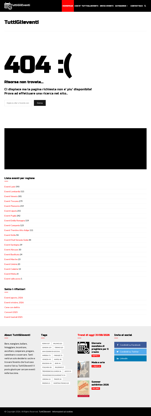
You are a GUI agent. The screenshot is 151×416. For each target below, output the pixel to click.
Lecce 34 (68, 371)
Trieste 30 (57, 379)
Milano (95, 388)
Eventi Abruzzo (11, 249)
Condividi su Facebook (130, 345)
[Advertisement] (76, 149)
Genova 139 (46, 347)
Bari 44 (57, 363)
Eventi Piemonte (12, 206)
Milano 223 (57, 343)
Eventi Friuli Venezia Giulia (16, 240)
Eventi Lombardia (12, 191)
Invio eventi (107, 6)
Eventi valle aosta (12, 278)
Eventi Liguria (10, 211)
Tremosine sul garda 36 (51, 371)
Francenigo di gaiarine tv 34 (53, 375)
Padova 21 (46, 383)
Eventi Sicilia (10, 235)
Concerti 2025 (11, 312)
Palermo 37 (59, 367)
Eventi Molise (10, 274)
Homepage (68, 6)
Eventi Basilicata (11, 254)
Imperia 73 (46, 355)
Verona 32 (46, 379)
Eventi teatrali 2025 (13, 317)
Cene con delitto (12, 307)
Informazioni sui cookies (62, 411)
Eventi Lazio (9, 186)
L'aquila (96, 366)
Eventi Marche (11, 259)
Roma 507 (46, 343)
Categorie (120, 6)
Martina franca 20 (61, 383)
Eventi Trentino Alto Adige (16, 230)
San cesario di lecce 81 (51, 351)
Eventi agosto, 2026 (13, 297)
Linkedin (124, 358)
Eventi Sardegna (11, 244)
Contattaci (137, 6)
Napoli (95, 356)
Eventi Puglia (10, 215)
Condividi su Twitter (129, 351)
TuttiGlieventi (45, 411)
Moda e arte (98, 362)
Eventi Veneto (11, 196)
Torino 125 (59, 347)
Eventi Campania (12, 225)
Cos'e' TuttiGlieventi (86, 6)
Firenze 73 (58, 355)
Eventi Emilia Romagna (14, 220)
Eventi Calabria (11, 269)
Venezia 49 (46, 359)
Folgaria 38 (47, 367)
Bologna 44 (46, 363)
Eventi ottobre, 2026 (14, 302)
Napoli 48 (57, 359)
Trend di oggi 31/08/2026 (94, 335)
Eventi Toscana (11, 201)
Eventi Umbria (10, 264)
